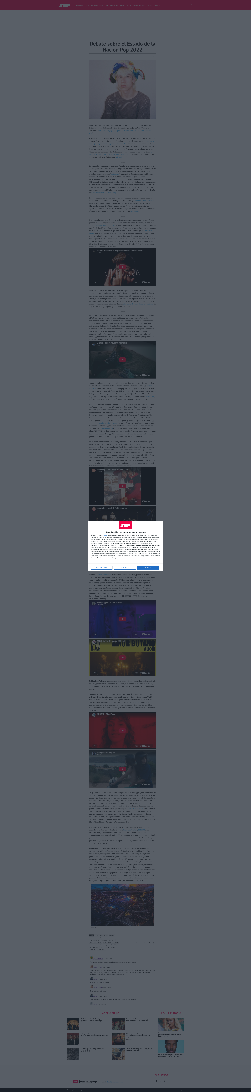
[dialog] (125, 546)
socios (105, 535)
